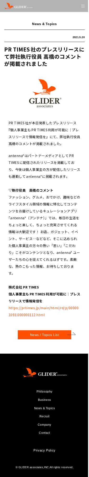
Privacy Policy (44, 450)
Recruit (44, 416)
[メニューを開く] (83, 6)
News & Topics (44, 408)
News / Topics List (44, 335)
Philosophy (44, 391)
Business (44, 400)
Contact (44, 433)
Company (44, 424)
